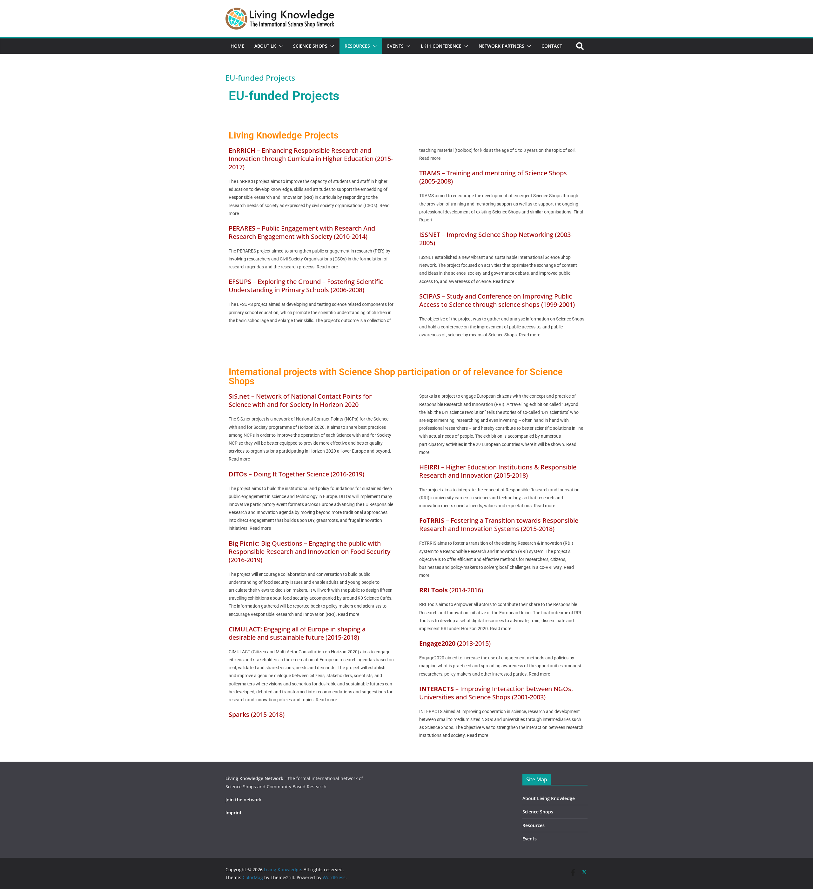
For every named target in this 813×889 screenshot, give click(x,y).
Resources (357, 46)
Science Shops (310, 46)
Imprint (233, 813)
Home (237, 46)
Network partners (501, 46)
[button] (279, 46)
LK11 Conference (441, 46)
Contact (551, 46)
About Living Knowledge (548, 798)
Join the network (243, 800)
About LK (265, 46)
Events (395, 46)
